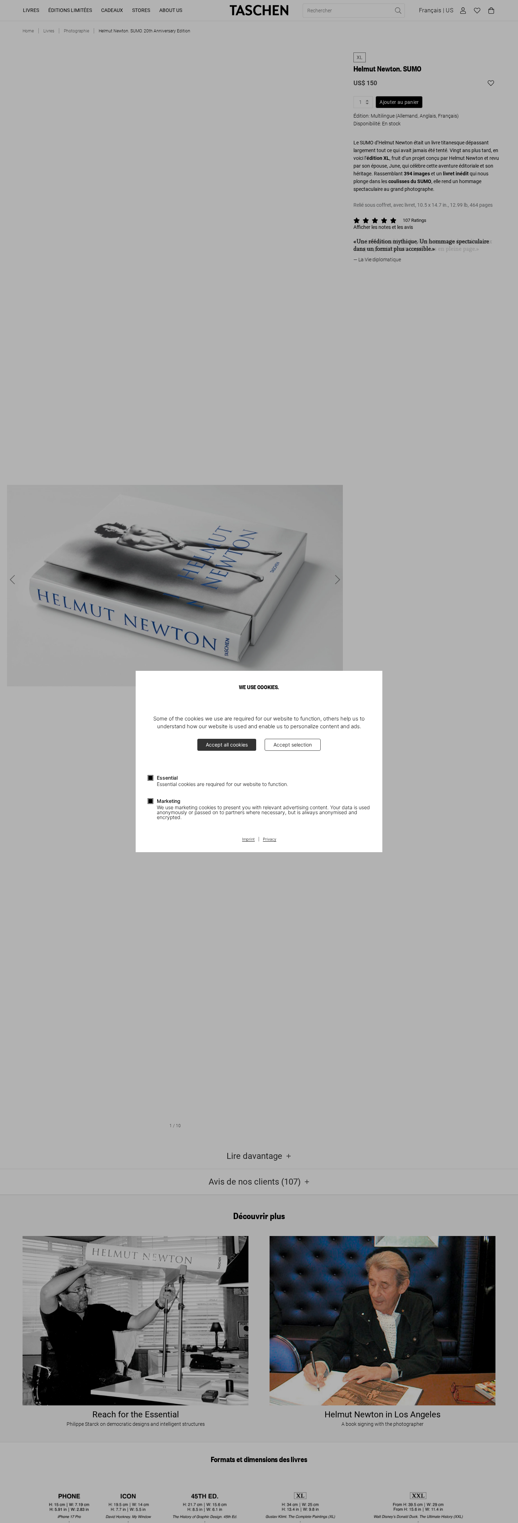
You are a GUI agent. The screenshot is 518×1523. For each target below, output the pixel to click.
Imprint (248, 839)
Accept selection (292, 745)
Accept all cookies (227, 745)
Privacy (269, 839)
